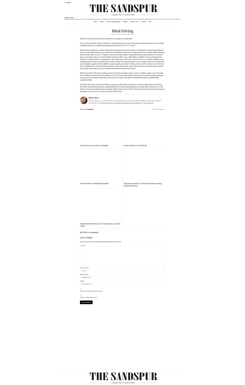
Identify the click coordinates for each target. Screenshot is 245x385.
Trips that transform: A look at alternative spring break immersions (143, 184)
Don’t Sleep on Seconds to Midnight (94, 145)
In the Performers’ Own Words (135, 145)
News (96, 22)
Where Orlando (107, 103)
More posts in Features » (158, 109)
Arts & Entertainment (113, 22)
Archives (143, 22)
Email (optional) (84, 274)
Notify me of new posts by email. (88, 297)
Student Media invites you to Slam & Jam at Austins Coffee (100, 224)
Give (150, 22)
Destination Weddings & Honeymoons (127, 103)
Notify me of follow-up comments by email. (91, 291)
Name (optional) (84, 268)
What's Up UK (148, 103)
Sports (102, 22)
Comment (82, 245)
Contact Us (133, 22)
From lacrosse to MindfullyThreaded (94, 183)
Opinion (125, 22)
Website (82, 281)
